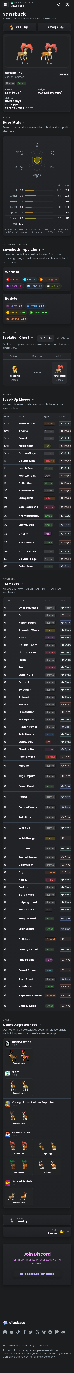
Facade (24, 765)
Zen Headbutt (28, 507)
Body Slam (26, 865)
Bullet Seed (26, 483)
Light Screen (27, 652)
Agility (23, 880)
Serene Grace (19, 107)
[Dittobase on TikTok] (18, 1332)
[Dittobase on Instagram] (5, 1332)
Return (23, 704)
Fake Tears (26, 909)
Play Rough (26, 960)
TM (5, 600)
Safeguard (26, 719)
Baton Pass (26, 894)
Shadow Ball (27, 749)
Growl (23, 438)
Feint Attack (27, 475)
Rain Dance (26, 734)
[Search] (59, 4)
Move (21, 416)
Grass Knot (26, 786)
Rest (22, 667)
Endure (24, 887)
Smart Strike (27, 970)
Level (7, 416)
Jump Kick (26, 498)
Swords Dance (28, 608)
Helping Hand (28, 902)
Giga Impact (27, 776)
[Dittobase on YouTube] (11, 1332)
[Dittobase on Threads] (37, 1332)
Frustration (26, 712)
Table (48, 338)
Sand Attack (27, 423)
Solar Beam (26, 566)
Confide (24, 848)
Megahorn (26, 446)
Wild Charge (27, 838)
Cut (21, 615)
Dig (21, 872)
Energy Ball (26, 525)
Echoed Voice (28, 807)
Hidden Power (28, 727)
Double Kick (27, 461)
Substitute (26, 675)
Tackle (23, 431)
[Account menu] (67, 4)
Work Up (24, 828)
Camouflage (27, 453)
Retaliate (25, 817)
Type (46, 416)
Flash (22, 660)
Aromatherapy (29, 516)
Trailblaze (26, 986)
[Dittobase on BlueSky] (44, 1332)
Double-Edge (28, 559)
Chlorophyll (13, 101)
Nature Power (28, 551)
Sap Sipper (12, 104)
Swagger (25, 689)
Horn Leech (26, 542)
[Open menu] (5, 4)
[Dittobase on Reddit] (50, 1332)
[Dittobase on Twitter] (31, 1332)
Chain (65, 338)
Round (23, 797)
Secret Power (28, 857)
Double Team (28, 645)
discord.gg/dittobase (39, 1274)
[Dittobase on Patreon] (57, 1332)
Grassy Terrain (29, 949)
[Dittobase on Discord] (63, 1332)
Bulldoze (25, 939)
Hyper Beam (27, 622)
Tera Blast (26, 979)
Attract (24, 697)
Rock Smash (27, 757)
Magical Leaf (27, 918)
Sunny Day (26, 742)
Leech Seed (26, 468)
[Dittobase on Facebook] (24, 1332)
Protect (24, 682)
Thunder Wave (29, 630)
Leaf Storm (26, 929)
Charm (23, 533)
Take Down (26, 490)
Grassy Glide (27, 1006)
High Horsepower (30, 995)
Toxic (22, 637)
